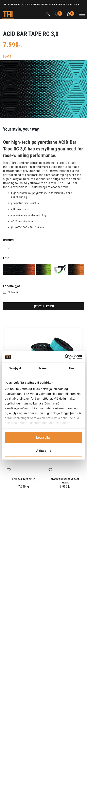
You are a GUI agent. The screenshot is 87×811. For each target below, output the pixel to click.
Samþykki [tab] (16, 368)
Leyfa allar (43, 437)
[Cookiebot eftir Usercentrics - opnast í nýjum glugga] (64, 357)
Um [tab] (71, 368)
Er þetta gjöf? (12, 286)
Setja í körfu (45, 306)
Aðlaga (41, 450)
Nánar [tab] (43, 368)
